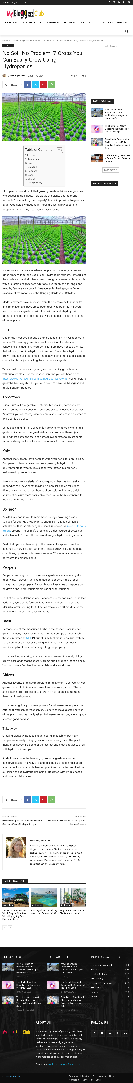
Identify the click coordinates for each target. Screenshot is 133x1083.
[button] (126, 31)
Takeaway (37, 182)
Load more (109, 169)
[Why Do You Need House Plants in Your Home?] (73, 897)
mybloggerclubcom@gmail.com (64, 1064)
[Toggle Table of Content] (58, 150)
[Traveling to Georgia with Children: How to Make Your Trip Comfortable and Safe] (97, 142)
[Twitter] (35, 84)
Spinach (32, 166)
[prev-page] (4, 927)
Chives (31, 178)
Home (5, 40)
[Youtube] (129, 3)
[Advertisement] (90, 12)
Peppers (32, 170)
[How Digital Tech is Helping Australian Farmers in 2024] (44, 897)
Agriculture (27, 40)
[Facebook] (109, 3)
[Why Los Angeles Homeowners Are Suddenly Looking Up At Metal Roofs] (97, 112)
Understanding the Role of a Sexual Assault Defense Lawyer (117, 158)
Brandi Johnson (17, 75)
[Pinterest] (124, 3)
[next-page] (10, 927)
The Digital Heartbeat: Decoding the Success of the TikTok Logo (117, 129)
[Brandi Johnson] (4, 75)
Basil (30, 174)
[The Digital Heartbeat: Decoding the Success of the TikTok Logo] (97, 129)
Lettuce (31, 155)
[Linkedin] (119, 3)
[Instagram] (114, 3)
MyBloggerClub (12, 1076)
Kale (30, 163)
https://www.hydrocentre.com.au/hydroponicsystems (34, 378)
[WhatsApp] (51, 84)
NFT (28, 638)
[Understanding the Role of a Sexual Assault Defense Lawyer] (97, 158)
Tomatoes (33, 159)
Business (15, 40)
